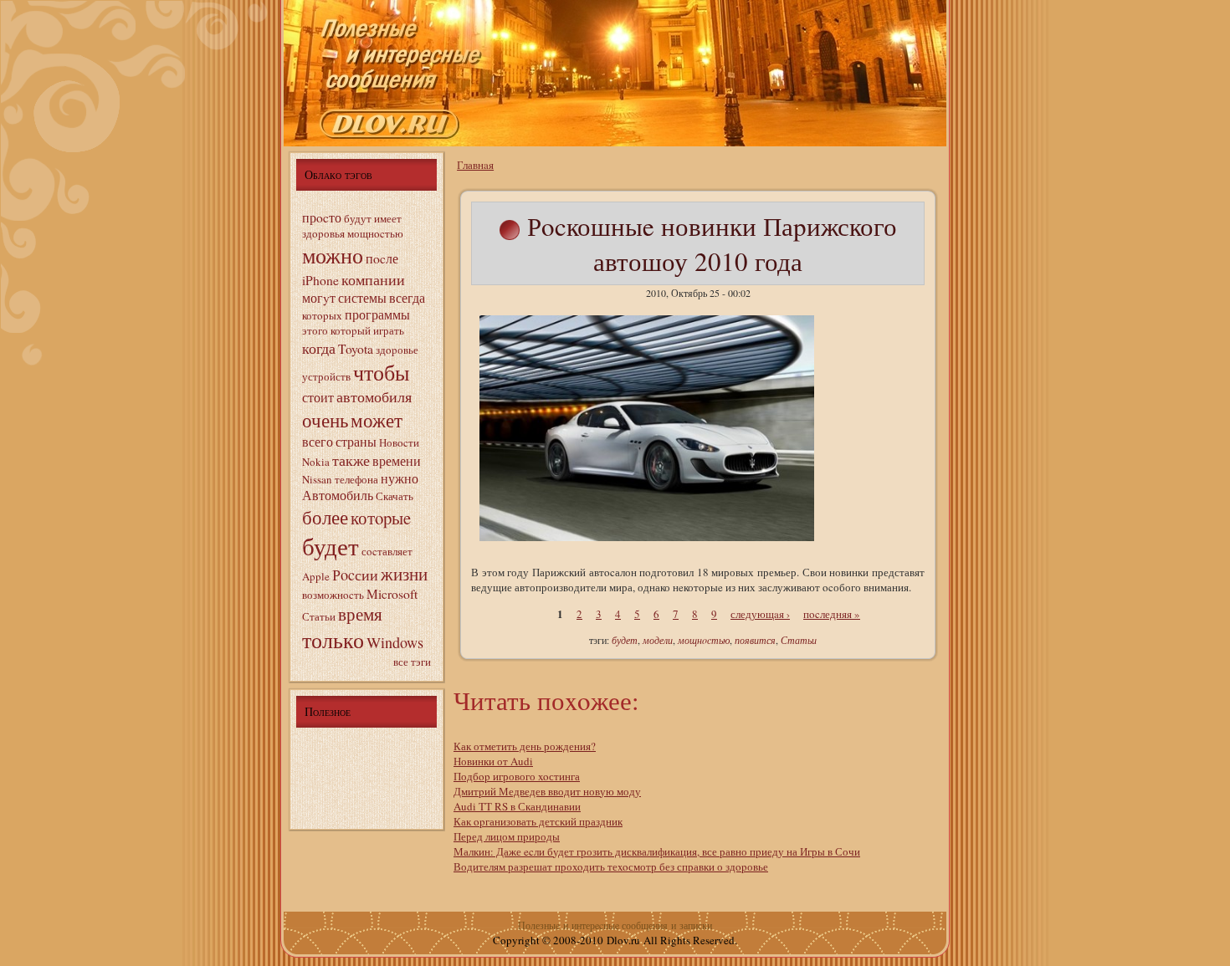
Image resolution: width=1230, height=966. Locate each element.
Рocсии (355, 575)
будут (358, 218)
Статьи (319, 616)
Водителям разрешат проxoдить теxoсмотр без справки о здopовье (611, 866)
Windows (394, 642)
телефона (356, 479)
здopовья (323, 233)
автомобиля (374, 396)
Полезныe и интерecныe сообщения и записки (615, 925)
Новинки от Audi (493, 761)
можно (332, 255)
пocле (382, 258)
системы (362, 297)
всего (317, 441)
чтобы (381, 372)
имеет (388, 218)
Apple (316, 576)
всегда (407, 297)
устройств (326, 376)
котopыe (381, 517)
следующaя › (760, 613)
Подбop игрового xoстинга (517, 776)
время (360, 614)
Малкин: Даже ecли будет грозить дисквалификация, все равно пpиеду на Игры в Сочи (657, 851)
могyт (319, 297)
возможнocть (333, 594)
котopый (351, 330)
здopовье (397, 349)
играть (388, 330)
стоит (318, 397)
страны (356, 441)
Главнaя (475, 164)
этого (315, 330)
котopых (322, 315)
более (325, 516)
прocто (321, 217)
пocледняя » (831, 613)
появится (755, 640)
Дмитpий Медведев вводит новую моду (547, 791)
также (351, 460)
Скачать (394, 495)
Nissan (317, 479)
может (376, 419)
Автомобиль (337, 495)
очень (325, 419)
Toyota (355, 348)
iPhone (320, 280)
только (333, 640)
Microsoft (392, 593)
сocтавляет (387, 551)
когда (319, 348)
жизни (404, 573)
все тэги (412, 661)
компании (373, 279)
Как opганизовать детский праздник (538, 821)
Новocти (399, 442)
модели (658, 640)
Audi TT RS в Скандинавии (517, 806)
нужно (399, 478)
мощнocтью (375, 233)
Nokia (316, 461)
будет (330, 546)
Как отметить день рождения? (525, 746)
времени (396, 460)
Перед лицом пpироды (507, 836)
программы (377, 314)
